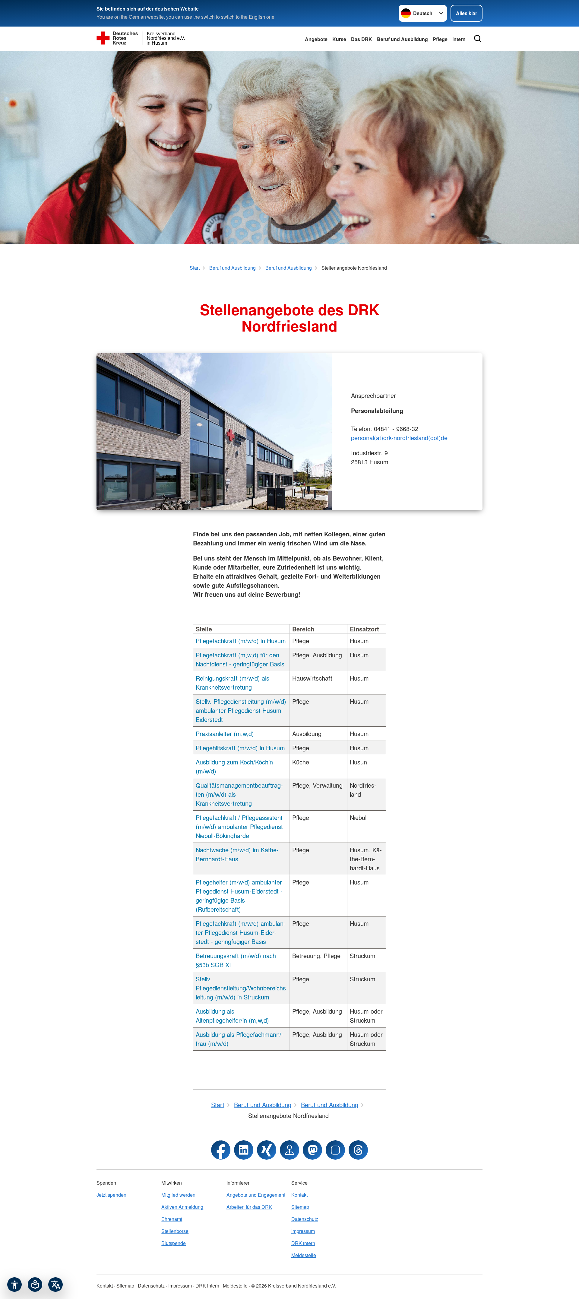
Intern (459, 39)
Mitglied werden (178, 1194)
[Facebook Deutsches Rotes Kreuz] (220, 1150)
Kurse (339, 39)
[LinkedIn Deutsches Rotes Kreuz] (243, 1150)
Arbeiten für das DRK (249, 1206)
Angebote (316, 39)
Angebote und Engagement (255, 1194)
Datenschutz (304, 1218)
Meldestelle (303, 1255)
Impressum (303, 1231)
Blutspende (173, 1243)
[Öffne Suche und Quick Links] (477, 38)
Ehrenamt (171, 1218)
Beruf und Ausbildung (402, 39)
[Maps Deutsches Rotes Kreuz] (289, 1150)
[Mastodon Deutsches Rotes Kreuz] (312, 1150)
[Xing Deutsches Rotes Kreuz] (266, 1150)
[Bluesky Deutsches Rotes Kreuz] (335, 1150)
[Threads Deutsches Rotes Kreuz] (358, 1150)
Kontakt (299, 1194)
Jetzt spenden (111, 1194)
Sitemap (300, 1206)
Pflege (440, 39)
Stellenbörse (174, 1231)
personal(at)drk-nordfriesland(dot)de (399, 437)
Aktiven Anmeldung (182, 1206)
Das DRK (361, 39)
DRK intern (303, 1243)
